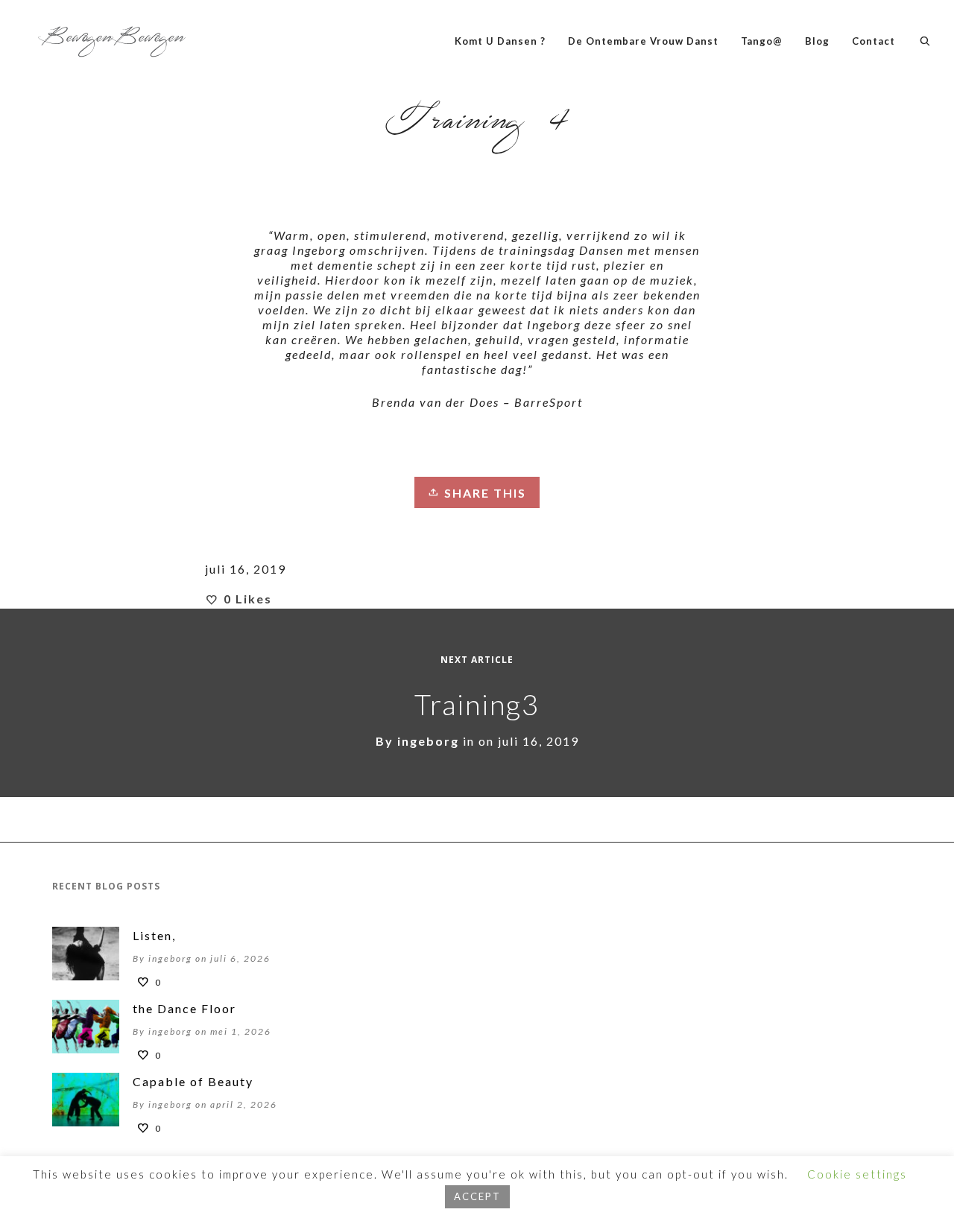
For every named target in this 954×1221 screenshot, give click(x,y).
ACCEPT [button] (477, 1196)
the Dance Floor (184, 1008)
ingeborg (428, 741)
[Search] (925, 41)
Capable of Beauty (193, 1081)
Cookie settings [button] (857, 1174)
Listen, (154, 935)
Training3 (477, 704)
